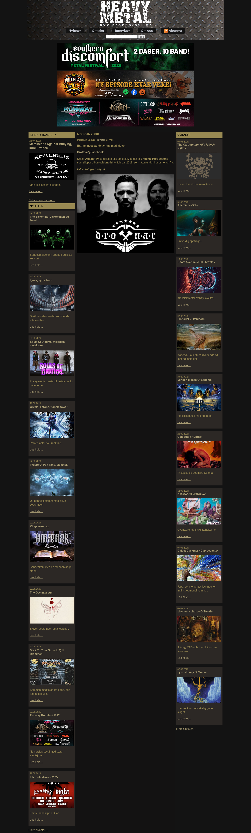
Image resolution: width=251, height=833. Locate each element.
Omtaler (98, 30)
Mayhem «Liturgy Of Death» (195, 611)
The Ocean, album (41, 592)
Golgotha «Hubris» (189, 436)
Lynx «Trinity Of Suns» (192, 672)
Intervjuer (122, 30)
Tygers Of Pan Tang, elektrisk (49, 464)
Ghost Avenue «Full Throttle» (196, 262)
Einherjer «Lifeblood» (191, 319)
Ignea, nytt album (41, 280)
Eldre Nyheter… (38, 830)
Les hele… (36, 191)
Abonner (175, 30)
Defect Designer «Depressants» (198, 550)
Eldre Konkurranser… (42, 200)
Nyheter (75, 30)
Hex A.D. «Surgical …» (191, 493)
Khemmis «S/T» (187, 205)
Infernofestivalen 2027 (44, 777)
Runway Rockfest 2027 (45, 715)
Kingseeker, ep (39, 526)
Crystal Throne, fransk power (48, 407)
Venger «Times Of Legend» (194, 379)
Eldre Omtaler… (186, 728)
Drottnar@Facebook (90, 152)
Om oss (147, 30)
